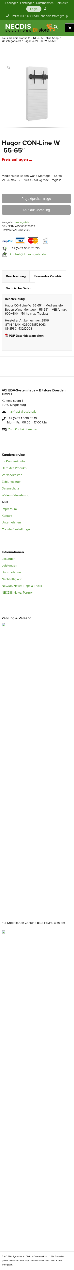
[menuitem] (12, 3)
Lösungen (8, 559)
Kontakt (7, 516)
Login (33, 9)
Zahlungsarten (12, 482)
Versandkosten (12, 475)
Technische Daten (18, 288)
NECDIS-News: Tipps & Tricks (22, 586)
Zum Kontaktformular (22, 429)
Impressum (9, 509)
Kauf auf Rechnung (36, 210)
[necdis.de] (31, 28)
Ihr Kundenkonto (13, 461)
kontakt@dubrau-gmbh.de (28, 254)
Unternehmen (11, 522)
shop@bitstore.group (54, 16)
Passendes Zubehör (48, 276)
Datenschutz (10, 488)
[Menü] (63, 28)
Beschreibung (16, 276)
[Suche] (54, 28)
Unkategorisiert (22, 222)
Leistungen (9, 566)
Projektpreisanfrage (36, 199)
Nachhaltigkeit (12, 579)
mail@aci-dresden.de (22, 412)
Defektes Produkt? (14, 468)
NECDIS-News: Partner (17, 593)
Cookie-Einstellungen (17, 529)
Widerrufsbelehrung (15, 495)
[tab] (16, 276)
